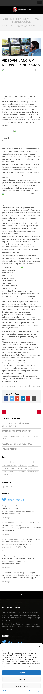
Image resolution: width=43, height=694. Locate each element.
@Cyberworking (11, 522)
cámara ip (22, 465)
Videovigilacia (35, 386)
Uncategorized (25, 386)
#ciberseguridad (8, 561)
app (13, 462)
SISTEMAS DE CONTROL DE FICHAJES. (17, 431)
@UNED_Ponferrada (10, 544)
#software (12, 514)
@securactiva (16, 499)
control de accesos (9, 465)
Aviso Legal (36, 691)
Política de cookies (9, 691)
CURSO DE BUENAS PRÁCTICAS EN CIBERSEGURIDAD (16, 424)
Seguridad (15, 386)
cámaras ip (33, 465)
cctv (36, 462)
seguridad (12, 472)
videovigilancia (33, 472)
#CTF (24, 525)
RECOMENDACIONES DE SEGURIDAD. (17, 444)
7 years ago (6, 518)
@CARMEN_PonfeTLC (13, 539)
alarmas (6, 462)
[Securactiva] (21, 10)
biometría (29, 462)
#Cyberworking (27, 572)
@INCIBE (18, 547)
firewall (5, 468)
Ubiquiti (22, 472)
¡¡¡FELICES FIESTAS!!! (9, 449)
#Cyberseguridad (19, 542)
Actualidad (7, 386)
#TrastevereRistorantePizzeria (13, 511)
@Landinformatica (12, 506)
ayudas (20, 462)
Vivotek (5, 475)
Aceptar (21, 673)
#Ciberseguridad (15, 525)
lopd (4, 472)
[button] (39, 646)
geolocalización (16, 468)
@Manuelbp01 (25, 528)
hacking (33, 468)
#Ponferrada (19, 575)
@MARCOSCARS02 (9, 528)
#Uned (8, 575)
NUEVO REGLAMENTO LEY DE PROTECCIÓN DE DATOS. (21, 437)
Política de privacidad (24, 691)
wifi (12, 475)
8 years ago (6, 534)
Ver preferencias (21, 686)
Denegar (21, 679)
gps (26, 468)
